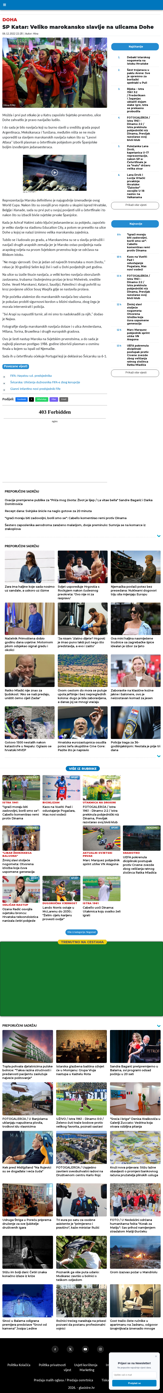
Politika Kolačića (19, 1365)
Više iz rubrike (83, 769)
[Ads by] (33, 193)
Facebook (21, 399)
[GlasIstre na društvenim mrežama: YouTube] (89, 1349)
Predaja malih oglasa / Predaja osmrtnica (64, 1380)
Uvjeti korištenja (86, 1365)
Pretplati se (134, 1383)
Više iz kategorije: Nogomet (81, 932)
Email (63, 399)
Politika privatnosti (52, 1365)
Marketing (87, 1370)
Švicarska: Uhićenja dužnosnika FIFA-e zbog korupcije (45, 382)
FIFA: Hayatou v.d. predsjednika (31, 376)
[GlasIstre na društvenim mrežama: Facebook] (59, 1349)
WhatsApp (41, 399)
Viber (53, 399)
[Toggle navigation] (4, 5)
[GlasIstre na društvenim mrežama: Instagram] (104, 1349)
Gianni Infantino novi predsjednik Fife (35, 389)
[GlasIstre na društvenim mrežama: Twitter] (74, 1349)
